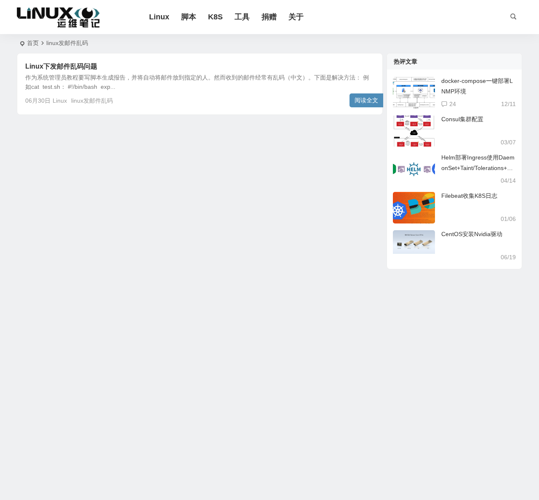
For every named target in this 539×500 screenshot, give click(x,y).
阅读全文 (366, 100)
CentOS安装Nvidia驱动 (471, 234)
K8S (215, 17)
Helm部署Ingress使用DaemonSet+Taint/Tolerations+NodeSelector (478, 168)
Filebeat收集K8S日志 (469, 195)
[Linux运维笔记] (59, 17)
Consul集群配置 (462, 119)
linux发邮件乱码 (92, 100)
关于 (296, 17)
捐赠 (269, 17)
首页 (33, 43)
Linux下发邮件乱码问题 (61, 66)
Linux (159, 17)
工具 (242, 17)
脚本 (188, 17)
